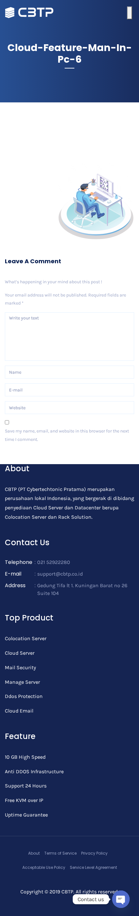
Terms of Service (60, 853)
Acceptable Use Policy (43, 867)
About (34, 853)
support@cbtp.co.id (60, 574)
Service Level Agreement (93, 867)
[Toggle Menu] (129, 12)
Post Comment (25, 457)
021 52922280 (53, 562)
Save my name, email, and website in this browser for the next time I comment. (67, 435)
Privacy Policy (94, 853)
